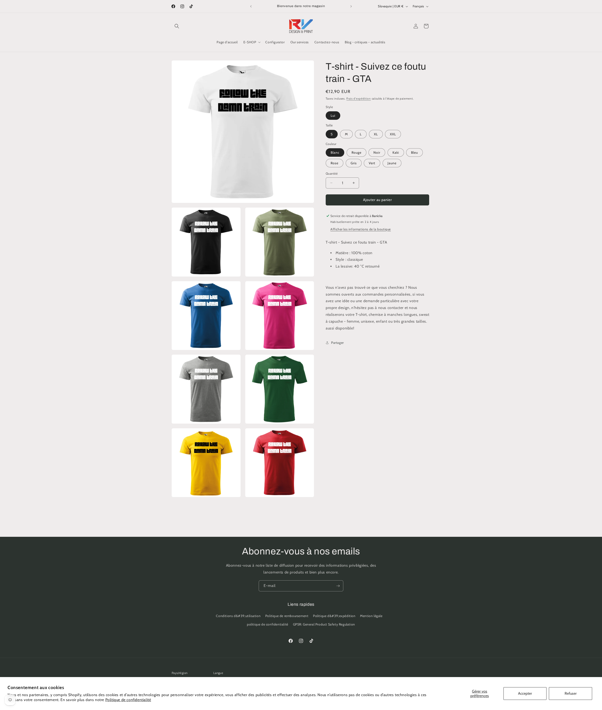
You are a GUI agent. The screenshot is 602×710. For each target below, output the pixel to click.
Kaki (395, 152)
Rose (334, 163)
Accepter (525, 693)
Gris (354, 163)
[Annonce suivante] (351, 6)
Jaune (392, 163)
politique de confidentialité (267, 624)
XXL (393, 134)
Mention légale (371, 616)
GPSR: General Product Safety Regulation (324, 624)
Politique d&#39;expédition (334, 616)
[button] (177, 26)
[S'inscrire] (338, 585)
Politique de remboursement (287, 616)
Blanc (335, 152)
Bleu (414, 152)
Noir (376, 152)
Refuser (571, 693)
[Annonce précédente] (251, 6)
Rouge (356, 152)
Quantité (332, 173)
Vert (372, 163)
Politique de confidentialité (128, 700)
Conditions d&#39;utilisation (238, 616)
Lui (333, 115)
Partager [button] (337, 343)
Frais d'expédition (358, 98)
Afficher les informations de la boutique (360, 229)
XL (376, 134)
